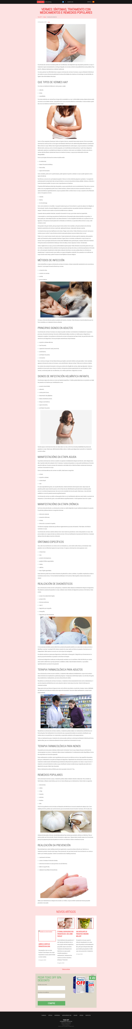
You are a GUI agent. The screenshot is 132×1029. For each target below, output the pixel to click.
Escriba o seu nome (42, 984)
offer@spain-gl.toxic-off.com (66, 1021)
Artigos (81, 1015)
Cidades (75, 1015)
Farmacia (44, 1015)
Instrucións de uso (66, 1015)
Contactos (88, 1015)
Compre (51, 1003)
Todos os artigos (66, 969)
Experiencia (57, 1015)
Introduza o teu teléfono (43, 992)
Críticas (50, 1015)
